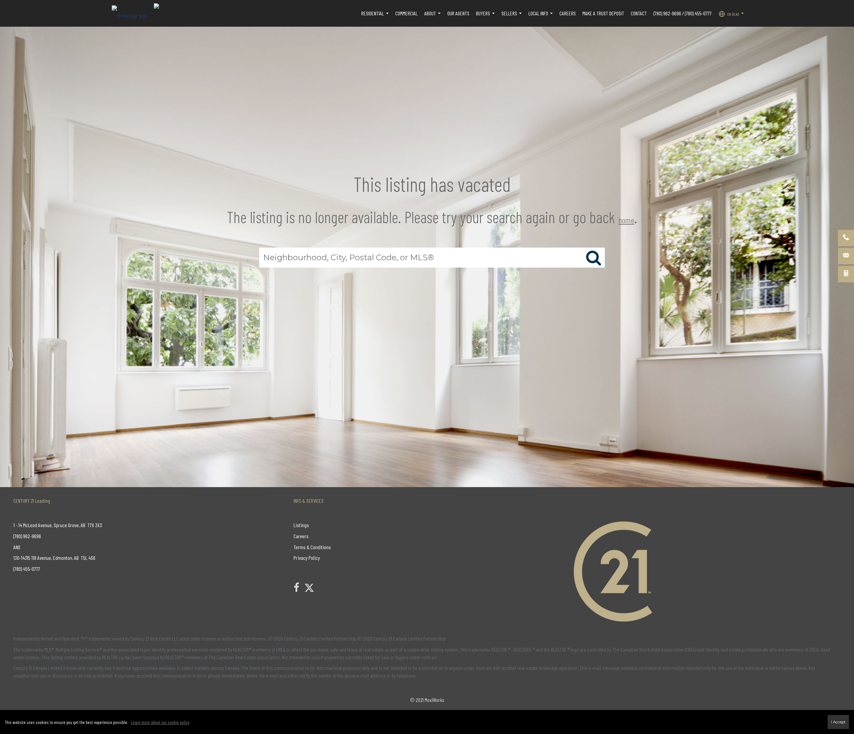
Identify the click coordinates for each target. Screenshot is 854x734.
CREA (281, 649)
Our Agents (458, 13)
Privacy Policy (307, 558)
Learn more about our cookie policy (160, 722)
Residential (375, 16)
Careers (301, 536)
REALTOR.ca (112, 657)
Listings (301, 525)
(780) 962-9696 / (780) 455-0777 (683, 13)
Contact (639, 13)
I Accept (838, 722)
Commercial (406, 13)
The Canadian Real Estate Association (244, 657)
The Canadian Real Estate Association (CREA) (654, 649)
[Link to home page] (133, 13)
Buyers (486, 16)
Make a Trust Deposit (603, 13)
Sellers (512, 16)
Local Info (541, 16)
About (433, 16)
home (626, 220)
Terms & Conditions (312, 547)
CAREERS (567, 13)
